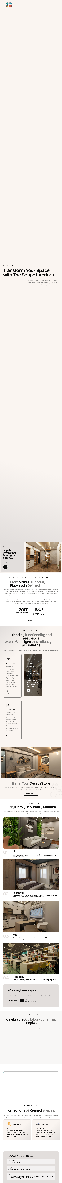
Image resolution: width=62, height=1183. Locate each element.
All (14, 851)
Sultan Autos (22, 1124)
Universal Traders (52, 1124)
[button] (41, 4)
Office (16, 935)
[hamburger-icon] (36, 4)
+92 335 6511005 (30, 1001)
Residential (18, 892)
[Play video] (5, 567)
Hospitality (18, 976)
